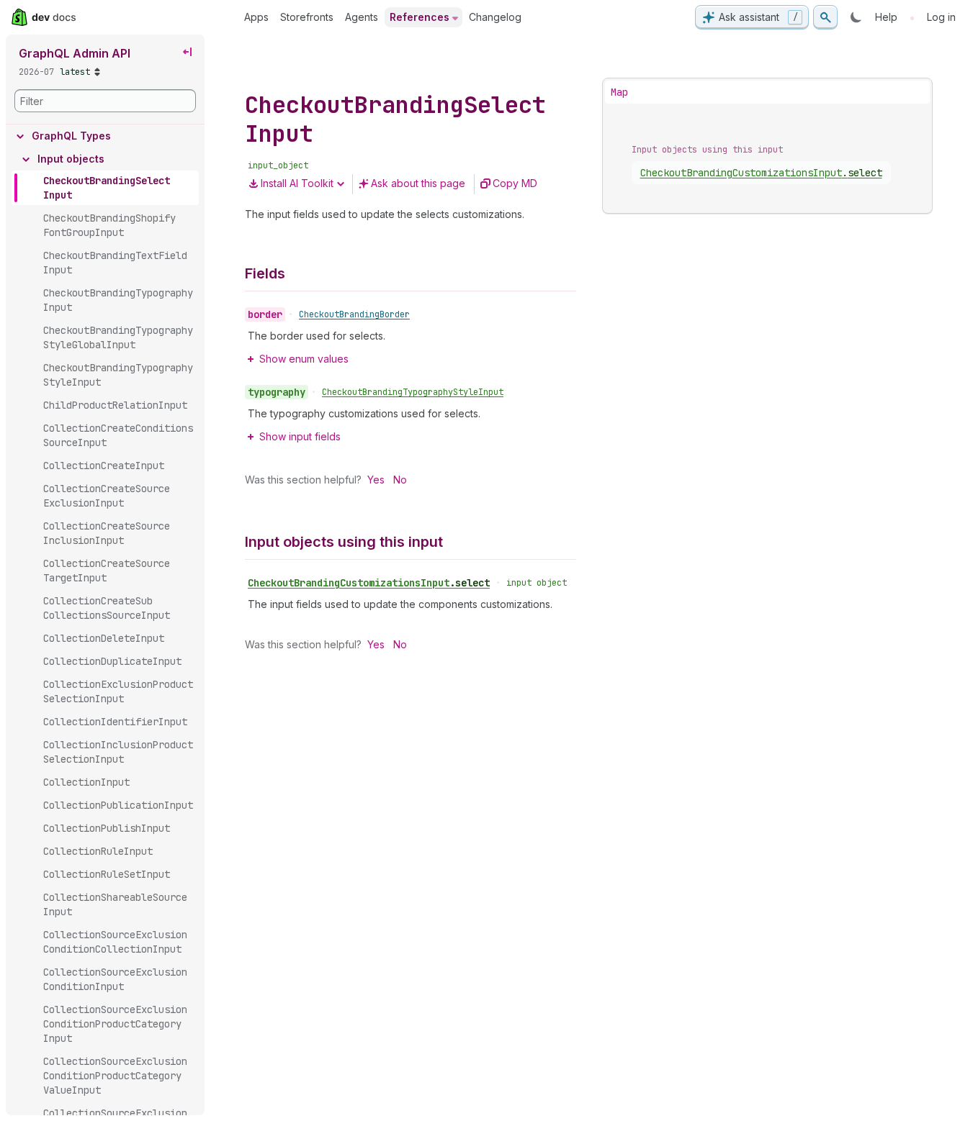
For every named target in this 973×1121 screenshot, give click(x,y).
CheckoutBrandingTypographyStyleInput (412, 392)
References (419, 17)
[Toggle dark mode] (856, 17)
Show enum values (304, 359)
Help (886, 17)
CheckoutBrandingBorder (354, 314)
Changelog (495, 17)
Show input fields (300, 436)
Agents (361, 17)
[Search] (825, 17)
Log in (941, 17)
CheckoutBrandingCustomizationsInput (369, 582)
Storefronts (306, 17)
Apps (256, 17)
